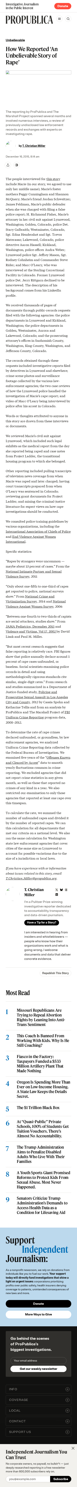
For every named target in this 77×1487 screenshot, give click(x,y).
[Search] (68, 19)
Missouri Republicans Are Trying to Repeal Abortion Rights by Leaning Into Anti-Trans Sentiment (41, 1017)
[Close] (73, 1448)
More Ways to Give (38, 1314)
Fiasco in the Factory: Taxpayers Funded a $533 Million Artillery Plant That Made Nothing (40, 1063)
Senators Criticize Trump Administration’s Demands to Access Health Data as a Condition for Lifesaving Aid (42, 1205)
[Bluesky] (61, 889)
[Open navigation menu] (59, 19)
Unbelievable (15, 40)
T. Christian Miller (33, 146)
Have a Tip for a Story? (41, 922)
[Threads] (66, 889)
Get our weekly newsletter (38, 1369)
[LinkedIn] (56, 894)
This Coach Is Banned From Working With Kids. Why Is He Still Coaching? (43, 1040)
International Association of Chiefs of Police (38, 531)
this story (53, 178)
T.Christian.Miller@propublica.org (31, 878)
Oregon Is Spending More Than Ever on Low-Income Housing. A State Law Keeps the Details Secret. (43, 1089)
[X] (56, 889)
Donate (62, 6)
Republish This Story (55, 973)
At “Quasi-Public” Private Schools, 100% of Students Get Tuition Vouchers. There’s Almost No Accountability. (43, 1128)
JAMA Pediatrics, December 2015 (30, 626)
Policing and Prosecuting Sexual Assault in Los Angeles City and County (37, 696)
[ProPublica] (29, 20)
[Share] (8, 165)
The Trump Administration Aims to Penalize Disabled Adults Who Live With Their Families (41, 1154)
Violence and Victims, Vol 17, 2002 (31, 631)
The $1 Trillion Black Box (38, 1107)
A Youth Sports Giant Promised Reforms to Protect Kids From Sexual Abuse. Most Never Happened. (43, 1179)
